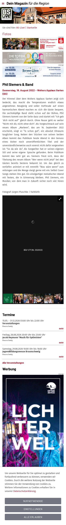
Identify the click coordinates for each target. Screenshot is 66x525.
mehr (61, 329)
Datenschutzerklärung (24, 491)
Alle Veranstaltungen (13, 363)
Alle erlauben (33, 517)
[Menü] (3, 3)
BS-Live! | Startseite (26, 27)
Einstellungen (33, 509)
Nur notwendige (33, 501)
